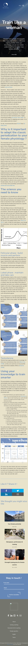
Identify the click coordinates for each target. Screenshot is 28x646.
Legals (14, 634)
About (14, 621)
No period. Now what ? (18, 117)
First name (6, 582)
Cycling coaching (14, 625)
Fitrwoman (23, 396)
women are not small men (8, 185)
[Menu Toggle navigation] (23, 5)
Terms (14, 637)
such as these (8, 87)
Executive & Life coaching (14, 628)
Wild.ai (5, 398)
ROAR (19, 123)
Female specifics (14, 631)
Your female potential (14, 524)
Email (5, 587)
